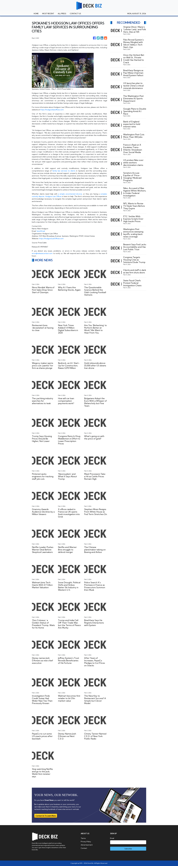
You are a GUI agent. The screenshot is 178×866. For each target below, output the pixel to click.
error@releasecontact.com (42, 253)
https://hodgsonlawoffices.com (52, 110)
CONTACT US (75, 13)
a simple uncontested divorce (70, 194)
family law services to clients (63, 171)
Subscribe (128, 849)
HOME (36, 13)
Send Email (40, 231)
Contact (84, 848)
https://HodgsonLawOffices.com (51, 238)
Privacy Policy (86, 841)
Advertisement (87, 845)
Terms (83, 838)
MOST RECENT (48, 13)
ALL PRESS (62, 13)
